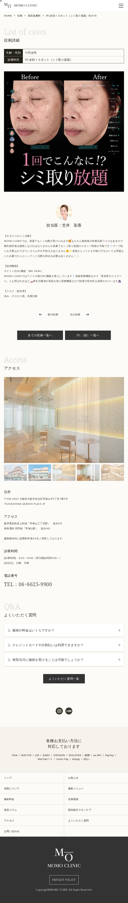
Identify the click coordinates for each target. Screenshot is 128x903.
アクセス (9, 820)
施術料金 (9, 799)
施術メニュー (76, 788)
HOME (8, 15)
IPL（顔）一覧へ (88, 335)
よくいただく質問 (78, 820)
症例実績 (73, 799)
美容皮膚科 (34, 15)
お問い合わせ (12, 831)
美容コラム (10, 809)
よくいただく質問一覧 (64, 679)
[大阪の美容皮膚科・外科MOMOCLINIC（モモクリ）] (20, 7)
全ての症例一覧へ (40, 335)
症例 (19, 15)
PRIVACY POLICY (64, 880)
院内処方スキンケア (79, 809)
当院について (12, 788)
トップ (8, 777)
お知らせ (73, 777)
